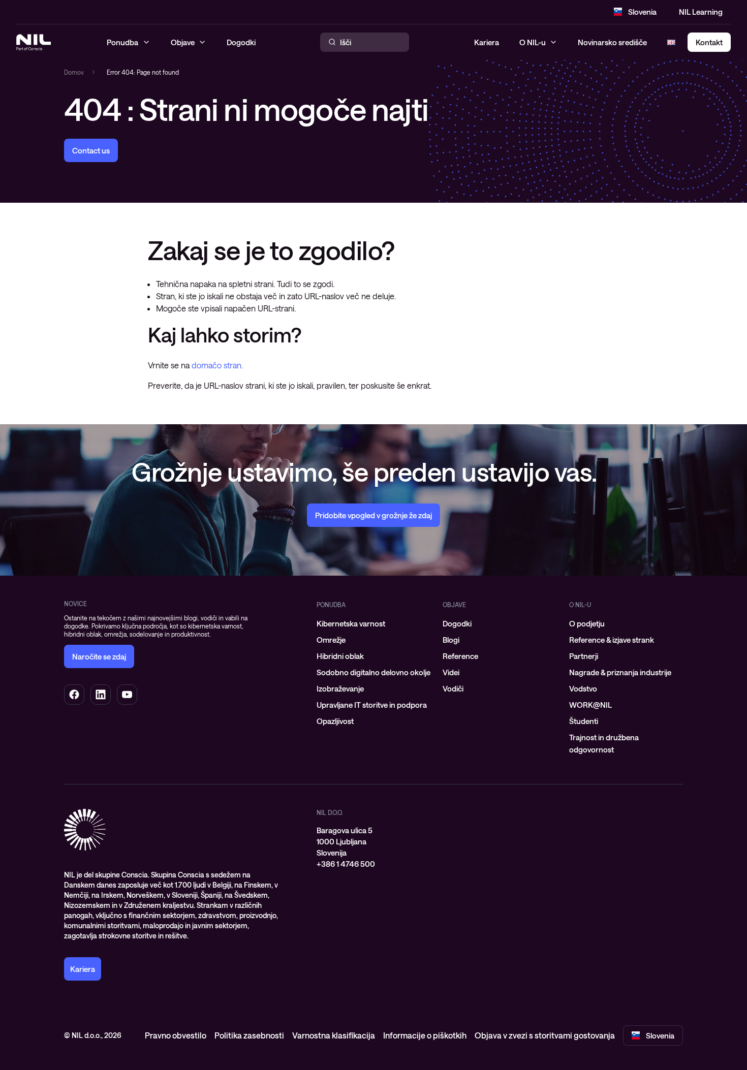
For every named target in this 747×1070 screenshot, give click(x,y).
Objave (454, 604)
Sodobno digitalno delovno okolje (373, 672)
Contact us (91, 150)
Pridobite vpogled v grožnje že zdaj (373, 515)
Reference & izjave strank (611, 639)
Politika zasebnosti (249, 1035)
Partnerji (583, 655)
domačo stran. (217, 365)
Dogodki (457, 623)
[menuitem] (373, 623)
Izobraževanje (340, 688)
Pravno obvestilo (175, 1035)
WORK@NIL (590, 704)
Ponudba (331, 604)
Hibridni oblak (340, 655)
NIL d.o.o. (330, 812)
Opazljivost (335, 721)
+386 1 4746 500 (346, 863)
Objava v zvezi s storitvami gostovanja (545, 1035)
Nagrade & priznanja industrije (620, 672)
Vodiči (453, 688)
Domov (74, 72)
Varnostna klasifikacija (333, 1035)
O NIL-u (532, 42)
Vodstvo (583, 688)
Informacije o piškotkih (424, 1035)
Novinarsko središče (612, 42)
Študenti (583, 721)
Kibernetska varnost (351, 623)
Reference (460, 655)
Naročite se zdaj (99, 656)
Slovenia (642, 11)
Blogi (451, 639)
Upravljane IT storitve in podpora (372, 704)
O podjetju (587, 623)
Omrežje (331, 639)
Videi (451, 672)
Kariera (486, 42)
